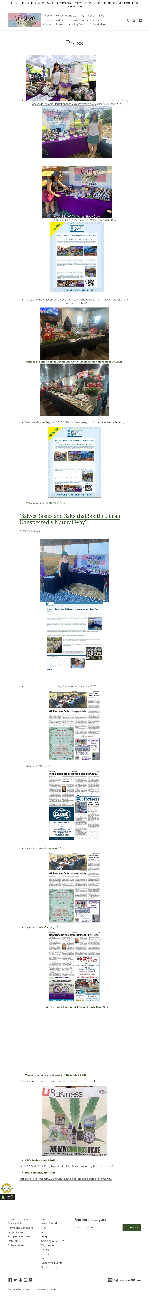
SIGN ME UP (74, 672)
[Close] (114, 618)
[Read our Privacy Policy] (111, 662)
